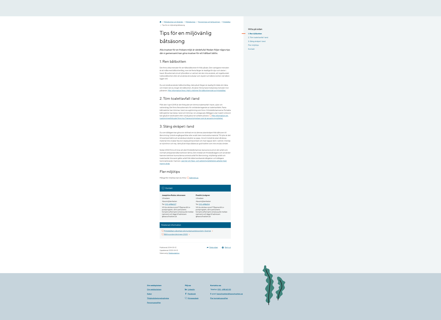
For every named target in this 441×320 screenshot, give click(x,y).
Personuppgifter (154, 303)
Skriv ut (228, 247)
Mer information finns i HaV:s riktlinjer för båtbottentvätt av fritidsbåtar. (197, 91)
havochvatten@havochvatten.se (230, 294)
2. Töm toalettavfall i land (258, 37)
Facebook (192, 294)
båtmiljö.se (193, 178)
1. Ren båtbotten (255, 34)
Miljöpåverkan (190, 22)
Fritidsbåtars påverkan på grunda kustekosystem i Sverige (187, 231)
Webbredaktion (174, 253)
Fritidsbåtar (226, 22)
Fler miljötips (253, 45)
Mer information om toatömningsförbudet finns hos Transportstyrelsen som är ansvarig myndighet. (194, 117)
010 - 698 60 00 (224, 289)
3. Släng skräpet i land (257, 41)
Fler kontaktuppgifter (219, 298)
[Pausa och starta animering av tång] (277, 286)
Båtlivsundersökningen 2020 (176, 234)
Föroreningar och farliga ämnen (209, 22)
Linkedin (191, 289)
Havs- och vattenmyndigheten (160, 22)
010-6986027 (170, 204)
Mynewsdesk (193, 298)
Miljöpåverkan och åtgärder (173, 22)
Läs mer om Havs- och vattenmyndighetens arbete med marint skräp (193, 162)
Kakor (149, 294)
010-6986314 (204, 204)
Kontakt (251, 49)
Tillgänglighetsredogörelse (158, 298)
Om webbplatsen (154, 289)
